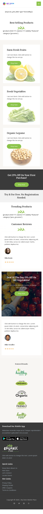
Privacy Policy (6, 483)
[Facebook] (14, 503)
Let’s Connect (7, 473)
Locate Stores (7, 475)
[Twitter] (19, 503)
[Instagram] (24, 503)
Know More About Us (9, 468)
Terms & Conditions (9, 490)
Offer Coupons (7, 488)
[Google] (28, 503)
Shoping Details (7, 485)
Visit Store (5, 470)
